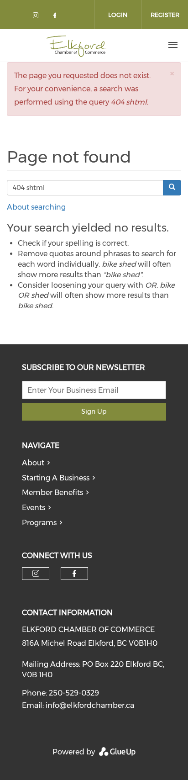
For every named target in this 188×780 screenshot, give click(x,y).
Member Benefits (52, 492)
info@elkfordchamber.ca (90, 705)
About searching (36, 207)
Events (33, 507)
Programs (39, 522)
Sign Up (93, 411)
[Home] (76, 45)
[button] (172, 73)
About (33, 463)
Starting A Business (55, 478)
